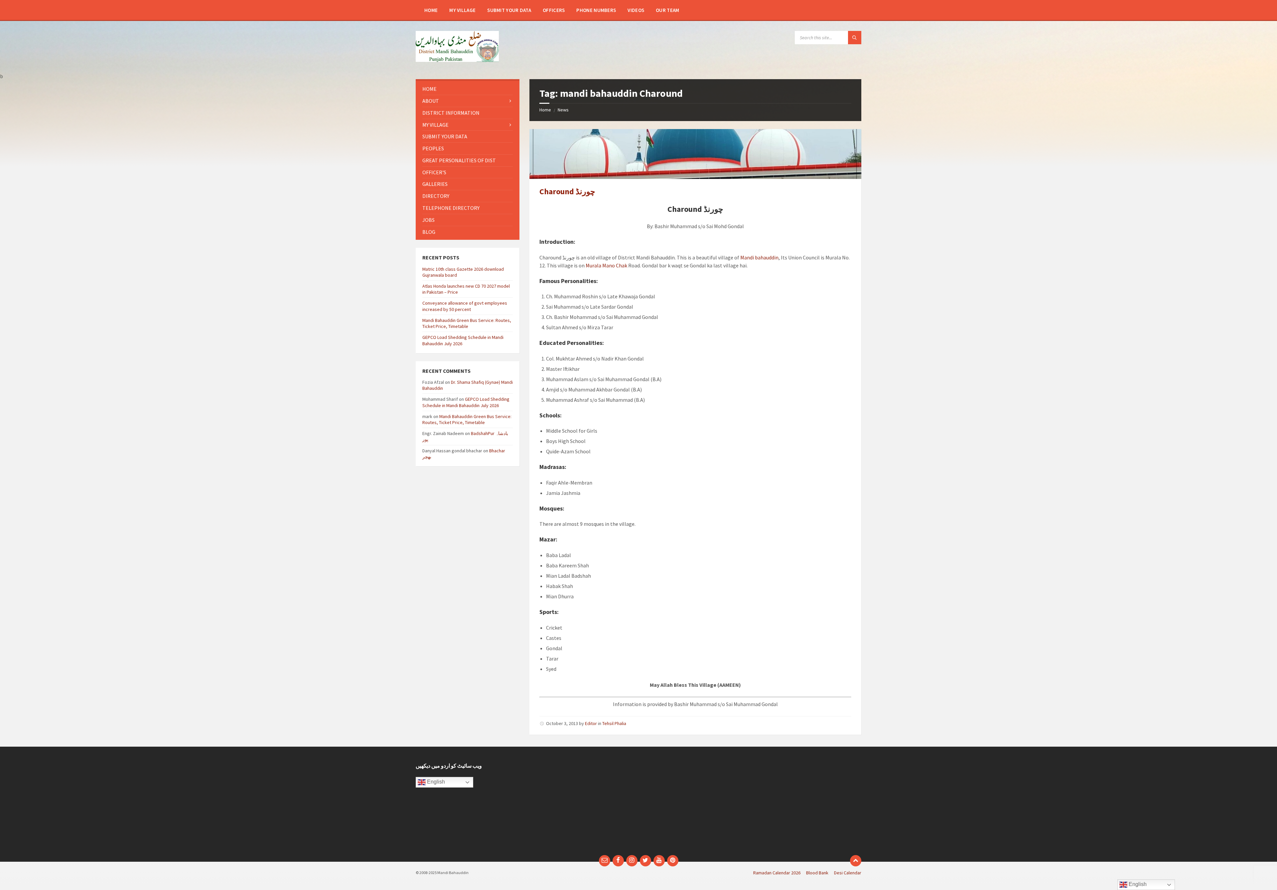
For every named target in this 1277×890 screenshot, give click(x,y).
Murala (593, 265)
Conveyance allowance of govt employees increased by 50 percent (464, 306)
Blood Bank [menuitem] (817, 873)
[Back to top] (855, 860)
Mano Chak (614, 265)
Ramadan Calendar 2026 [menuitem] (776, 873)
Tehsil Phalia (614, 723)
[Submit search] (854, 37)
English (435, 782)
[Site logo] (457, 60)
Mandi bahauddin (759, 257)
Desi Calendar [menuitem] (847, 873)
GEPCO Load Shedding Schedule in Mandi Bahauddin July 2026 (465, 402)
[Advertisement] (581, 804)
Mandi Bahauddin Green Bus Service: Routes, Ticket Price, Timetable (466, 323)
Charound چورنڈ (567, 191)
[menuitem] (431, 10)
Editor (591, 723)
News (563, 110)
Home (545, 110)
